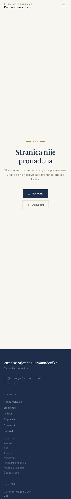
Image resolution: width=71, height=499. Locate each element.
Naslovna (37, 193)
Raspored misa (13, 401)
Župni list (9, 419)
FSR (6, 448)
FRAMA (8, 443)
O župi (8, 413)
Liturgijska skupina (15, 462)
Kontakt (8, 431)
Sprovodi (9, 425)
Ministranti (10, 458)
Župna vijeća (11, 472)
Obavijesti (38, 204)
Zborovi (8, 453)
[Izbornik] (63, 6)
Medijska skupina (14, 467)
